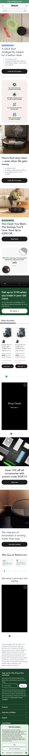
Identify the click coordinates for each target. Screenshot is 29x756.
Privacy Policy (14, 697)
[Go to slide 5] (19, 376)
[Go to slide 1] (6, 376)
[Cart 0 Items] (27, 6)
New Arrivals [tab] (7, 320)
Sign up (23, 686)
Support (4, 718)
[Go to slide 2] (9, 376)
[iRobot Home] (14, 5)
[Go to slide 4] (16, 376)
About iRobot (6, 723)
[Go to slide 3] (12, 376)
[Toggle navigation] (3, 6)
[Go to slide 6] (22, 376)
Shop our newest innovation (14, 1)
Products (5, 707)
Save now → (15, 407)
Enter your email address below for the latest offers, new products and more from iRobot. (14, 680)
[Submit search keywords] (25, 11)
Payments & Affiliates (9, 712)
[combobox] (14, 10)
